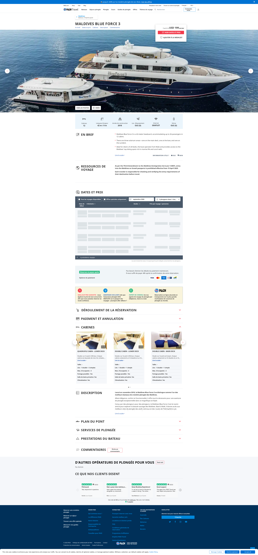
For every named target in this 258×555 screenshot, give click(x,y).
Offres (135, 9)
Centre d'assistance (119, 540)
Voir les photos (82, 108)
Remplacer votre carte (155, 5)
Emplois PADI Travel (119, 537)
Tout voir (160, 462)
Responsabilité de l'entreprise (94, 525)
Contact (105, 543)
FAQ (113, 524)
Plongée (106, 9)
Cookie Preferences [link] (97, 545)
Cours (113, 9)
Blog (85, 5)
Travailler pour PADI (95, 533)
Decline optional (232, 552)
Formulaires (97, 543)
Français (184, 5)
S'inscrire (178, 517)
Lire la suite (119, 155)
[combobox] (168, 10)
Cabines (95, 27)
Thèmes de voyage (146, 9)
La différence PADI (94, 517)
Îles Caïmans (144, 518)
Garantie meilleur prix (119, 517)
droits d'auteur (86, 545)
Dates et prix (86, 27)
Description (104, 27)
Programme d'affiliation (120, 533)
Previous (75, 342)
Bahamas (143, 522)
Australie (143, 515)
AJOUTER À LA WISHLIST (172, 37)
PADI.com (66, 5)
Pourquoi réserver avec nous (122, 513)
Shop (73, 5)
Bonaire (143, 529)
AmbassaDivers (93, 530)
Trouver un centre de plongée (171, 5)
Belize (142, 525)
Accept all (247, 552)
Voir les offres (146, 2)
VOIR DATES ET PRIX (172, 32)
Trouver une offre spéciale (72, 521)
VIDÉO (97, 108)
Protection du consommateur (71, 545)
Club (79, 5)
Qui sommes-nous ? (95, 513)
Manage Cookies (216, 552)
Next (182, 342)
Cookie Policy (153, 552)
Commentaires (115, 27)
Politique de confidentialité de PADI (82, 543)
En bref (77, 27)
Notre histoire (93, 521)
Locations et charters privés (122, 521)
